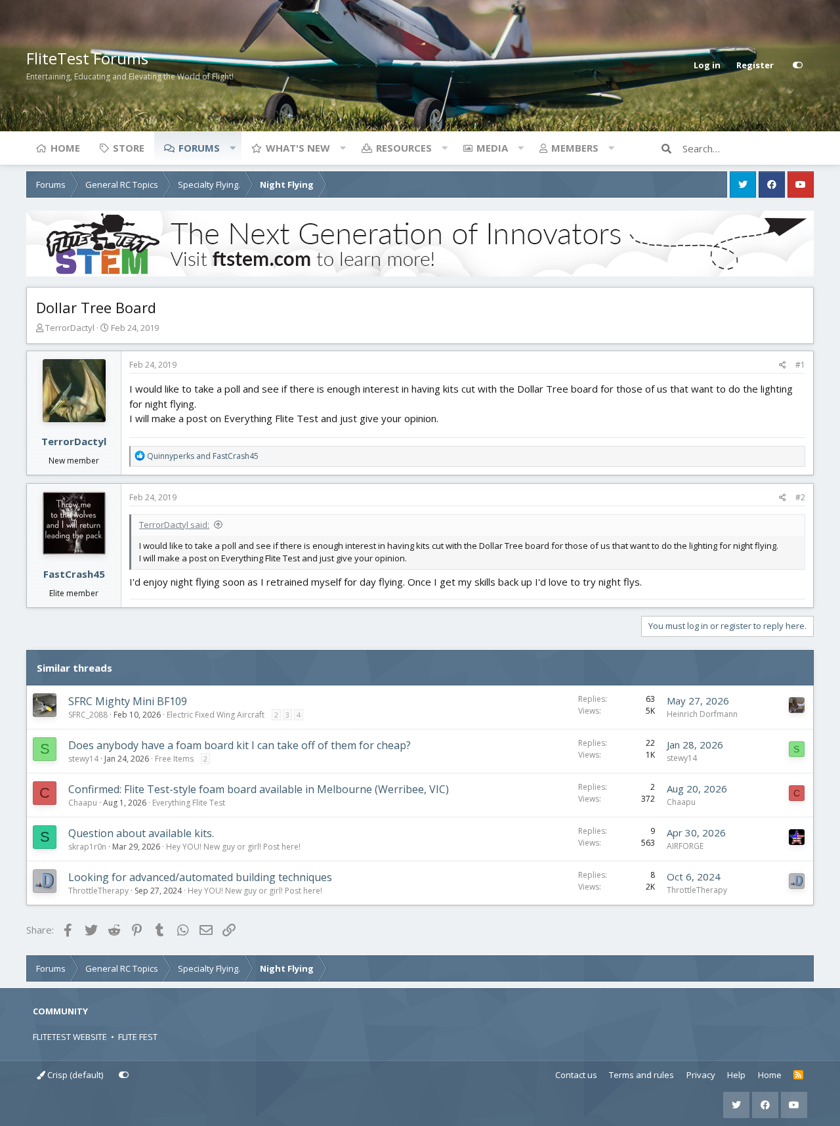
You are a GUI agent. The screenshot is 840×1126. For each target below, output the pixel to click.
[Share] (782, 365)
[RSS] (798, 1075)
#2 (800, 497)
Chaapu (82, 802)
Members (574, 147)
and (203, 456)
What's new (298, 147)
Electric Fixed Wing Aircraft (215, 714)
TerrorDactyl (69, 328)
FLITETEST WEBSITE (70, 1037)
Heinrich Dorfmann (702, 714)
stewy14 (83, 758)
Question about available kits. (141, 833)
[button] (232, 147)
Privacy (700, 1075)
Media (492, 147)
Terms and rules (641, 1075)
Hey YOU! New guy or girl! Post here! (233, 846)
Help (736, 1075)
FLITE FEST (138, 1037)
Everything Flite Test (188, 802)
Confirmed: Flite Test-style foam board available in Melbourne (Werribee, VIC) (258, 789)
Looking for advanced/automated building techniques (200, 877)
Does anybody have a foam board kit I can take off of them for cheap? (239, 745)
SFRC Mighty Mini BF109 (127, 701)
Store (128, 147)
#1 (800, 364)
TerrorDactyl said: (174, 525)
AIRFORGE (685, 846)
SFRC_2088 (88, 714)
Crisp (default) (74, 1075)
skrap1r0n (87, 846)
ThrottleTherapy (98, 890)
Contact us (576, 1075)
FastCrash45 (74, 573)
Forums (199, 147)
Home (65, 147)
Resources (404, 147)
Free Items (174, 758)
